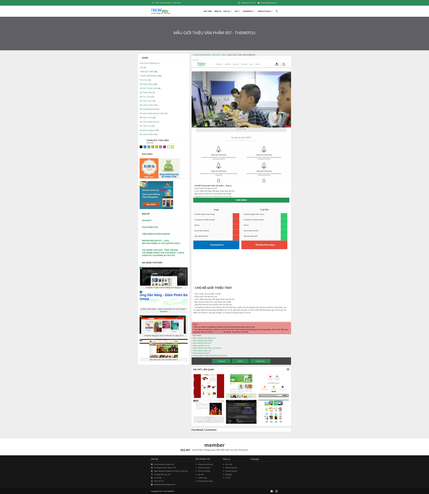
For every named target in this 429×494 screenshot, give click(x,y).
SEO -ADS (228, 464)
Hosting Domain (231, 471)
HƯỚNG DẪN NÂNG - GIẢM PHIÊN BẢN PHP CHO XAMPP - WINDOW (164, 310)
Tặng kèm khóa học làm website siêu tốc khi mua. (213, 196)
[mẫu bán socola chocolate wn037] (209, 386)
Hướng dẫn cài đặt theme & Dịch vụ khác (210, 355)
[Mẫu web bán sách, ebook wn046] (274, 412)
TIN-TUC (143, 80)
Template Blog (264, 11)
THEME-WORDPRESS (202, 55)
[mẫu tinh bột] (241, 386)
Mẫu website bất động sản (204, 338)
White (168, 146)
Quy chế (201, 474)
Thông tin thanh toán (205, 464)
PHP (236, 11)
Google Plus (260, 361)
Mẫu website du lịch (201, 353)
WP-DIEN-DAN (146, 92)
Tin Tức (228, 478)
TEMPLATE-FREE (147, 71)
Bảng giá (228, 474)
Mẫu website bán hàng (202, 340)
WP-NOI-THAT (146, 117)
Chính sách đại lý (204, 468)
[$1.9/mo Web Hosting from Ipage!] (160, 168)
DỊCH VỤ (226, 11)
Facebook (221, 361)
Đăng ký (217, 11)
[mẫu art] (209, 412)
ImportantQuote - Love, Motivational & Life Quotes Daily (161, 242)
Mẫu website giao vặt (202, 350)
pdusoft (146, 220)
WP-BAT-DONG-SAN (148, 88)
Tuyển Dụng (202, 478)
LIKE (141, 67)
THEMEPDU (171, 491)
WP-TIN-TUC (145, 126)
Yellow (172, 146)
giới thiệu (208, 11)
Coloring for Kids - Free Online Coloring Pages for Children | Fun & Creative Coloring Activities (163, 253)
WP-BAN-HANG (146, 84)
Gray (148, 146)
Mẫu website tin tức (201, 345)
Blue (145, 146)
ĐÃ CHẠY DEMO (146, 134)
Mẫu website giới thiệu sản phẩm (207, 348)
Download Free (217, 245)
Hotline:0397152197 (248, 3)
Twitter (240, 361)
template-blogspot (147, 130)
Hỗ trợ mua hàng (204, 471)
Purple (160, 146)
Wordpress (247, 11)
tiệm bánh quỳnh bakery (156, 234)
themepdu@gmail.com (269, 3)
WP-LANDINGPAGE (148, 109)
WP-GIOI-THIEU (219, 55)
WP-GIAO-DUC (146, 101)
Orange (156, 146)
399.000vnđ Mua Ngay (265, 245)
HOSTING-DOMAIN (148, 63)
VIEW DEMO (241, 200)
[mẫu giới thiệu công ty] (274, 386)
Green (152, 146)
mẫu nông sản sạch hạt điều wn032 (164, 359)
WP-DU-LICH (145, 96)
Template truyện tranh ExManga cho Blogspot (163, 287)
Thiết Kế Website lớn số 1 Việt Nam (168, 3)
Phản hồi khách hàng (205, 481)
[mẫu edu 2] (241, 412)
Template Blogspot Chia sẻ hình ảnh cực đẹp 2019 (163, 335)
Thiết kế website (231, 468)
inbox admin (218, 332)
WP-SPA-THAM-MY (148, 122)
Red (164, 146)
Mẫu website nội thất (202, 343)
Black (141, 146)
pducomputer (150, 227)
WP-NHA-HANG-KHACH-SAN (152, 113)
